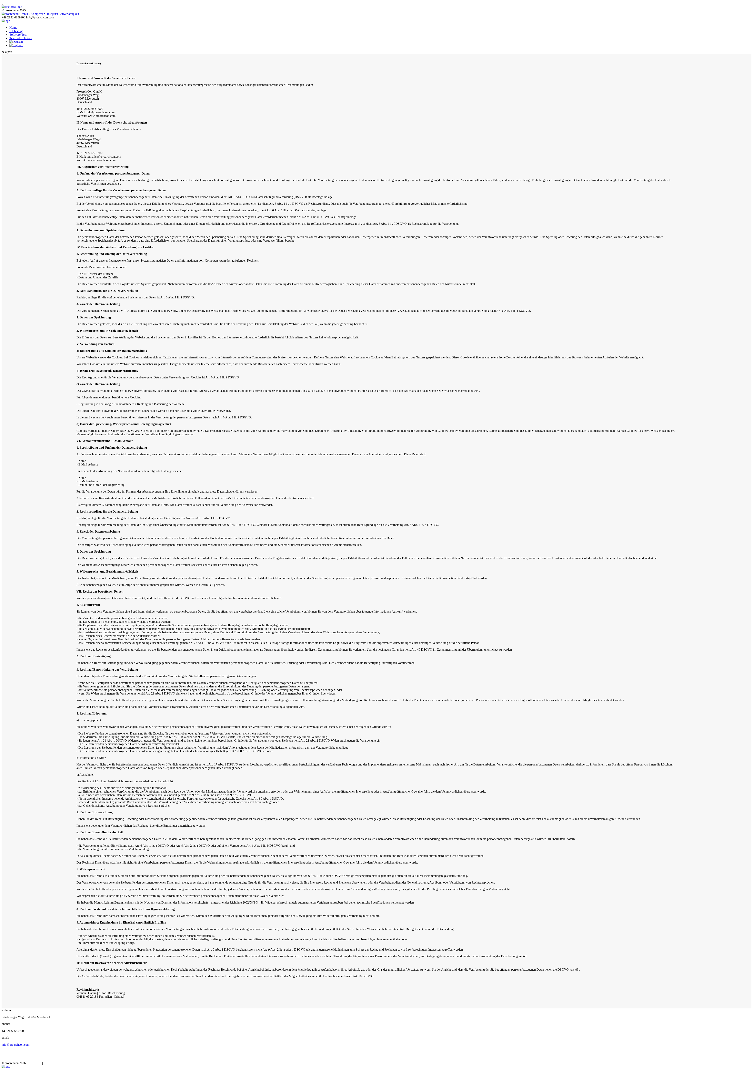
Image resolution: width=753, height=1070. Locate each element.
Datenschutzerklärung (57, 1063)
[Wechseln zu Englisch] (16, 45)
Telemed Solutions (20, 38)
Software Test (17, 34)
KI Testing (16, 31)
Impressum (34, 1063)
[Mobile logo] (6, 1066)
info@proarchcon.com (15, 1044)
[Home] (6, 21)
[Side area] (12, 6)
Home (13, 27)
